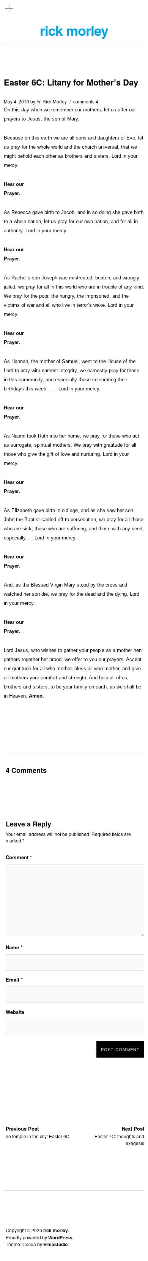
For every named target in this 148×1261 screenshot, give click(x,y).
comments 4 (85, 101)
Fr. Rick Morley (51, 101)
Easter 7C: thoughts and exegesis (119, 1136)
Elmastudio (55, 1244)
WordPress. (61, 1237)
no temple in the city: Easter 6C (37, 1132)
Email (14, 979)
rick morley (74, 30)
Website (15, 1011)
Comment (19, 857)
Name (14, 947)
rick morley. (56, 1230)
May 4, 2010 (16, 101)
